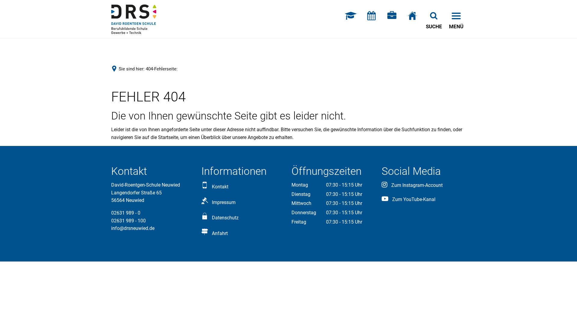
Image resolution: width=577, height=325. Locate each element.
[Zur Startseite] (133, 19)
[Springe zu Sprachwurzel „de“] (412, 19)
